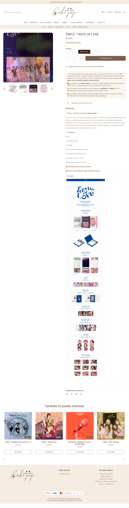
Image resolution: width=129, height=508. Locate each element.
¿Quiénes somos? (64, 474)
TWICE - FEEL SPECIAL (111, 442)
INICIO (26, 22)
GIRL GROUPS (59, 27)
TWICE (68, 27)
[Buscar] (5, 12)
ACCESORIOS (90, 22)
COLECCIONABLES (76, 22)
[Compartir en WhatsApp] (76, 394)
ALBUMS (56, 22)
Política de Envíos (106, 476)
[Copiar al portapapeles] (80, 394)
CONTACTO (101, 22)
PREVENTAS (34, 22)
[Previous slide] (4, 89)
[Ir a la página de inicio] (64, 12)
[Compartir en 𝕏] (71, 394)
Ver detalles (18, 452)
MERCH (65, 22)
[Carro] (124, 12)
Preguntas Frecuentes (106, 474)
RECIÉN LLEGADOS (46, 22)
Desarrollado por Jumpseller (73, 500)
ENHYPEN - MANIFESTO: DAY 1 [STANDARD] (80, 443)
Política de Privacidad (106, 479)
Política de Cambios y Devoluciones (106, 481)
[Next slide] (51, 89)
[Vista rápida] (30, 425)
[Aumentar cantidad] (81, 58)
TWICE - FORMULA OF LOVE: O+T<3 (18, 442)
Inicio (43, 27)
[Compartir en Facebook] (67, 394)
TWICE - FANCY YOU (49, 442)
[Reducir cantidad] (67, 58)
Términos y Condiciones (106, 484)
